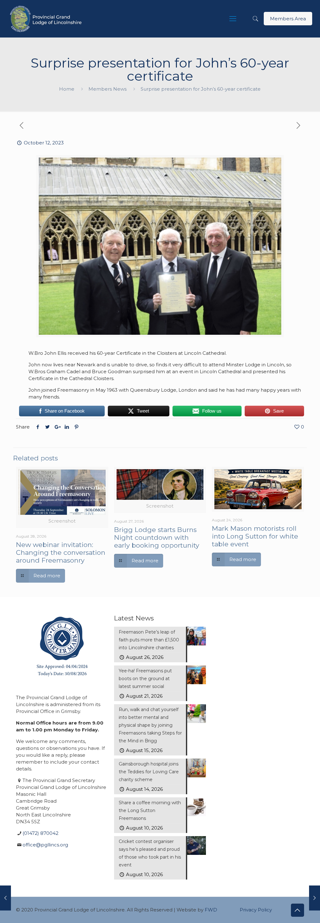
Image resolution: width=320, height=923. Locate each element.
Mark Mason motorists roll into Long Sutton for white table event (255, 536)
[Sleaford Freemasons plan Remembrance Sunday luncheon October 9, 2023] (5, 897)
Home (66, 89)
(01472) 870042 (40, 833)
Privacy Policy (256, 910)
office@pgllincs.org (45, 845)
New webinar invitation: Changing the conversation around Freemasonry (60, 552)
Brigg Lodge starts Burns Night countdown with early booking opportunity (156, 537)
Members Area (288, 19)
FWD (211, 910)
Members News (107, 89)
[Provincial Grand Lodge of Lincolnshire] (46, 19)
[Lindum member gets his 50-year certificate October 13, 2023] (314, 897)
